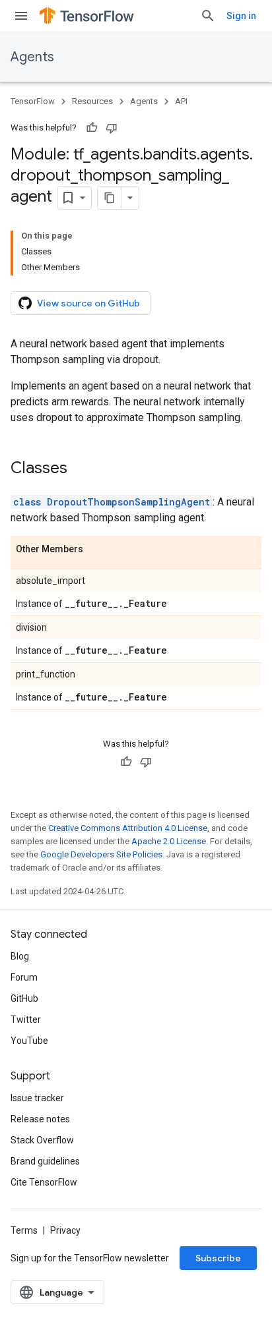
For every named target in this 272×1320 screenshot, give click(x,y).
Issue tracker (37, 1098)
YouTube (29, 1040)
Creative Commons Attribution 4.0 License (127, 828)
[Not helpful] (111, 128)
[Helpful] (92, 128)
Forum (24, 977)
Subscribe (218, 1258)
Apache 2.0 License (168, 841)
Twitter (26, 1019)
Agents (32, 57)
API (181, 101)
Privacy (65, 1230)
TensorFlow (33, 101)
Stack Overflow (42, 1140)
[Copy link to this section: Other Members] (96, 550)
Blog (20, 956)
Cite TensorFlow (44, 1182)
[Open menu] (21, 16)
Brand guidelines (45, 1161)
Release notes (40, 1119)
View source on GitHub (88, 303)
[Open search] (208, 16)
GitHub (24, 998)
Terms (24, 1230)
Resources (92, 101)
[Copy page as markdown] (109, 198)
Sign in (241, 16)
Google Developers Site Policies (101, 854)
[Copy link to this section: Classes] (80, 469)
